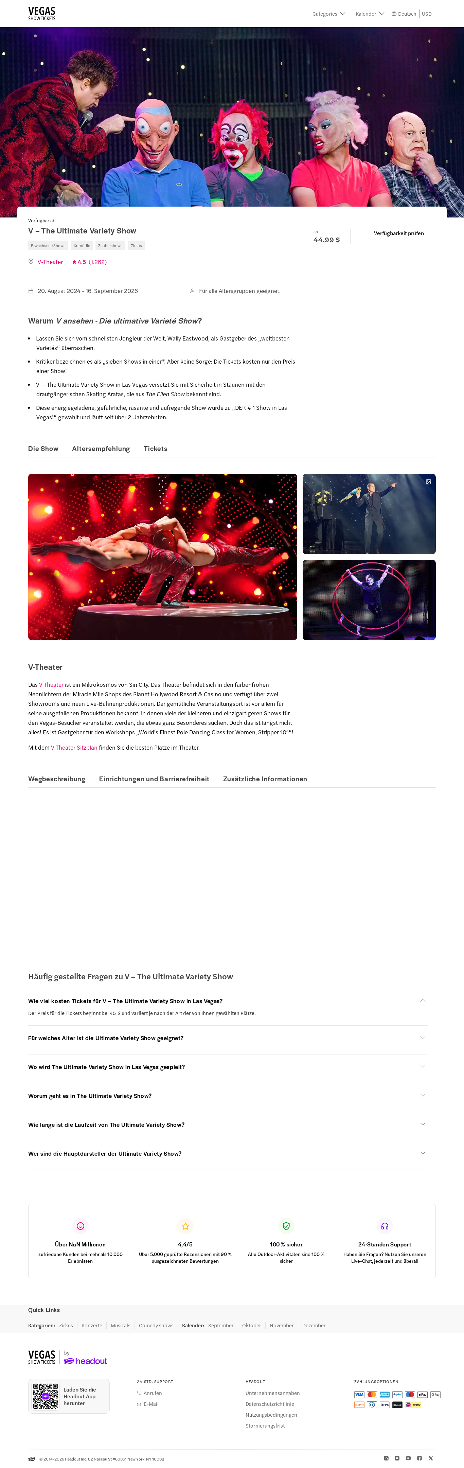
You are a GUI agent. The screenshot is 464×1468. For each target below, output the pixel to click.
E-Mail (151, 1403)
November (282, 1325)
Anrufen (153, 1393)
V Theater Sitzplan (74, 747)
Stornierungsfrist (265, 1425)
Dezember (314, 1325)
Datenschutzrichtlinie (270, 1403)
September (221, 1325)
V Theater (51, 684)
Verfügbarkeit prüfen (399, 233)
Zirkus (66, 1325)
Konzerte (92, 1325)
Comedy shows (156, 1325)
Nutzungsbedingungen (271, 1414)
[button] (329, 14)
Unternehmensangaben (273, 1393)
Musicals (120, 1325)
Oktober (251, 1325)
